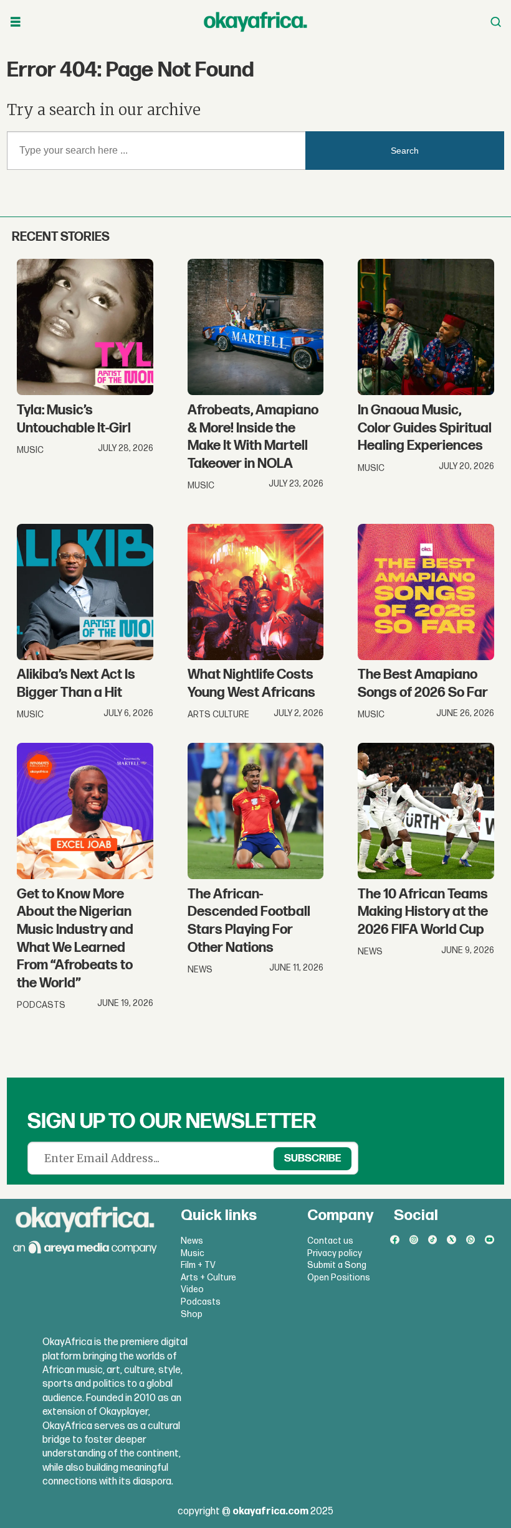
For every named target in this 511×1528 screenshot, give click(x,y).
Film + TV (198, 1265)
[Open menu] (15, 22)
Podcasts (201, 1302)
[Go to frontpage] (255, 22)
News (192, 1241)
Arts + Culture (208, 1277)
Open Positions (338, 1277)
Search (405, 151)
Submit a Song (336, 1265)
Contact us (330, 1241)
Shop (192, 1314)
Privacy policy (334, 1253)
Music (192, 1253)
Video (192, 1289)
